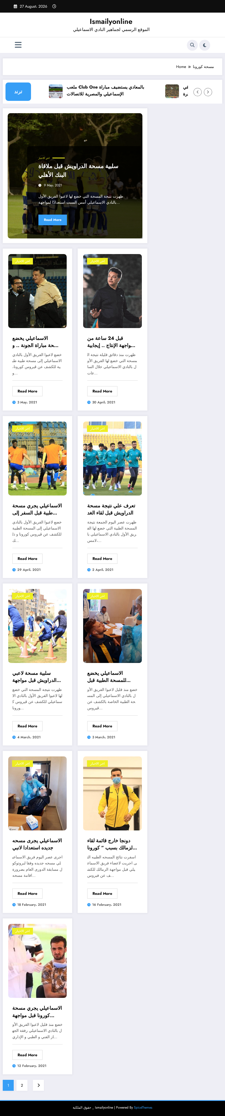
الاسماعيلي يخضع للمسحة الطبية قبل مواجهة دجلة (106, 677)
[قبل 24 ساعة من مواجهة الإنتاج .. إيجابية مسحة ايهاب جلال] (112, 290)
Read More (52, 219)
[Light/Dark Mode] (204, 45)
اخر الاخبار (44, 158)
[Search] (192, 45)
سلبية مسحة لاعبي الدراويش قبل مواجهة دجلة (34, 677)
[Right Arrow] (208, 92)
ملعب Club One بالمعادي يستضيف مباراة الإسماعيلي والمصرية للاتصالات (96, 90)
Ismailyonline (111, 21)
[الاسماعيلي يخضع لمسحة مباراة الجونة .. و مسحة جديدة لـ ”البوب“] (37, 290)
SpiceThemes (143, 1107)
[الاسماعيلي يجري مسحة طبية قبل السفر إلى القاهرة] (37, 458)
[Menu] (18, 45)
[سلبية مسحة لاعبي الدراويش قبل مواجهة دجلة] (37, 625)
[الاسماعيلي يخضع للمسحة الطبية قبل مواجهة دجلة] (112, 625)
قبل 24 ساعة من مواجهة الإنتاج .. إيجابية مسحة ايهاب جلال (110, 342)
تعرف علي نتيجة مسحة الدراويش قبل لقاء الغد (111, 509)
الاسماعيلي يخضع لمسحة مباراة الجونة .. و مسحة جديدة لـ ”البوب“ (37, 342)
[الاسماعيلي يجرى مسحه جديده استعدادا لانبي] (37, 793)
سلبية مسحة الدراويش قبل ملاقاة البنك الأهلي (78, 170)
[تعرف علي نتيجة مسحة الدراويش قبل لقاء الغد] (112, 458)
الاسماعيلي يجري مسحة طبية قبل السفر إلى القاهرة (37, 509)
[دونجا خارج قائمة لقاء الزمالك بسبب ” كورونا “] (112, 793)
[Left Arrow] (197, 92)
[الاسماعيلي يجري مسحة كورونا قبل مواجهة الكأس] (37, 960)
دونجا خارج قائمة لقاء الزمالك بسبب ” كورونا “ (110, 844)
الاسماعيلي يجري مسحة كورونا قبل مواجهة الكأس (37, 1011)
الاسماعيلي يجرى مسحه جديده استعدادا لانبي (37, 844)
